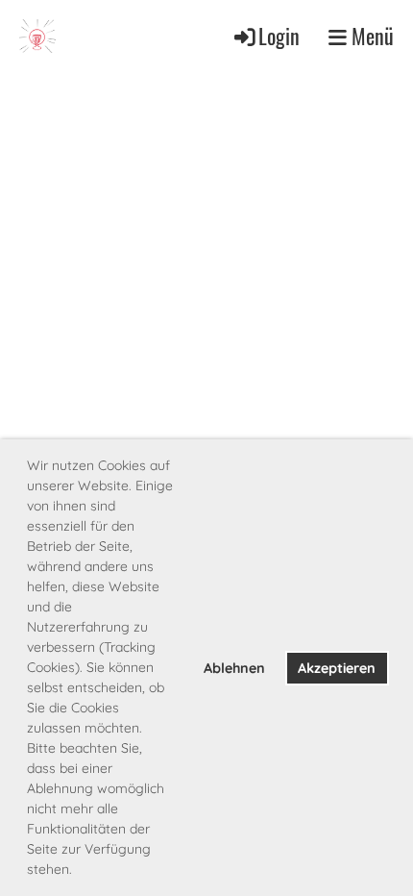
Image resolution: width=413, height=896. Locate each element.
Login (279, 35)
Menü (370, 35)
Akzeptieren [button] (337, 668)
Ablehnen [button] (234, 668)
